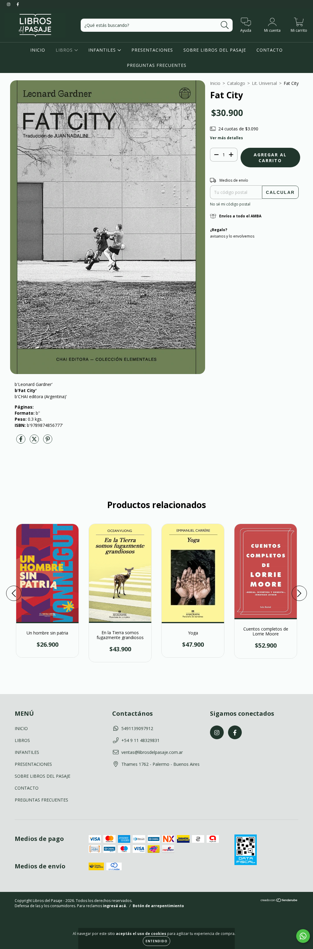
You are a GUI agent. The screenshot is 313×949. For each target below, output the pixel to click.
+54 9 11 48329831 (140, 740)
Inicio (215, 83)
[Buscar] (225, 25)
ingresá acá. (115, 905)
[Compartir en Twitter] (35, 441)
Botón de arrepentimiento (158, 905)
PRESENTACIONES (152, 50)
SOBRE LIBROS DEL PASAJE (214, 50)
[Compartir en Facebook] (21, 441)
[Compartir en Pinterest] (47, 441)
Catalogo (236, 83)
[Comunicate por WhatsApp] (303, 936)
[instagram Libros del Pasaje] (9, 4)
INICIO (37, 50)
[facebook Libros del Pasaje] (18, 4)
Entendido (156, 941)
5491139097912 (137, 728)
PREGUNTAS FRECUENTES (156, 65)
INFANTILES (102, 50)
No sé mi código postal (230, 204)
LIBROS (65, 50)
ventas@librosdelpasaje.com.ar (152, 752)
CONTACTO (269, 50)
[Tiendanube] (279, 901)
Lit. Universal (264, 83)
